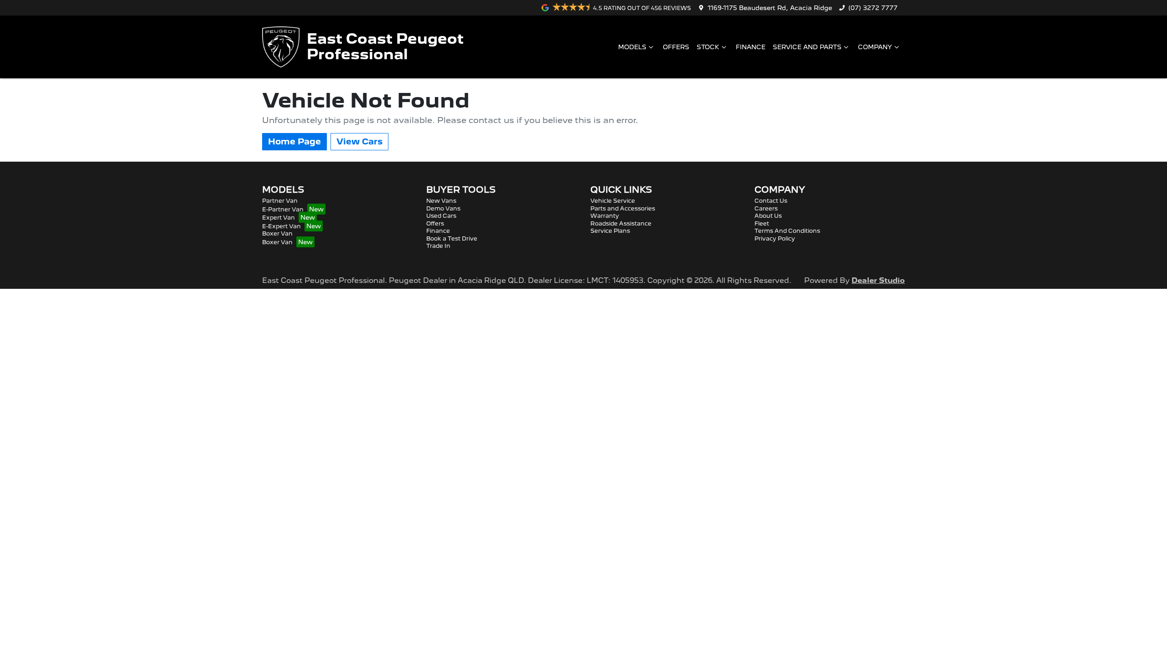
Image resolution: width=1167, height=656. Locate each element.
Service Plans (610, 230)
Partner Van (280, 200)
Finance (750, 47)
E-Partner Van (283, 209)
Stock (708, 47)
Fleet (761, 223)
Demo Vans (443, 208)
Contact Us (770, 200)
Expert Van (278, 217)
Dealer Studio (878, 280)
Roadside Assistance (620, 223)
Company (875, 47)
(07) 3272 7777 (873, 7)
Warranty (604, 215)
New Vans (441, 200)
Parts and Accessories (622, 208)
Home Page (294, 141)
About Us (768, 215)
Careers (766, 208)
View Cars (359, 141)
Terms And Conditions (787, 230)
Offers (676, 47)
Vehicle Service (612, 200)
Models (632, 47)
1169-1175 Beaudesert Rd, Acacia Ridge (769, 7)
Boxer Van (277, 233)
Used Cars (441, 215)
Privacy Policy (774, 238)
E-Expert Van (281, 226)
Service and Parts (807, 47)
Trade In (438, 245)
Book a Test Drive (451, 238)
